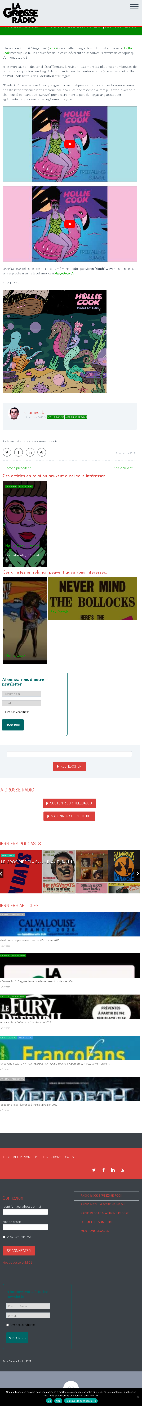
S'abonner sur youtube (71, 816)
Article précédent (19, 468)
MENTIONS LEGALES (60, 1157)
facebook (103, 1170)
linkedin (113, 1170)
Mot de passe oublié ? (17, 1262)
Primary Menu (134, 6)
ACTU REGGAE (55, 417)
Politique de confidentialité (81, 1400)
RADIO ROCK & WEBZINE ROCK (101, 1196)
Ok (49, 1400)
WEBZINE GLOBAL (25, 1038)
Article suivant (123, 468)
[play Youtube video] (70, 144)
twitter (93, 1170)
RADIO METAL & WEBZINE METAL (103, 1204)
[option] (69, 524)
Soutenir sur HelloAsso (71, 803)
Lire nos (17, 712)
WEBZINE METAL (18, 914)
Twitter (7, 452)
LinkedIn (30, 452)
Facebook (18, 452)
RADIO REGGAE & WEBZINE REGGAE (105, 1213)
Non (58, 1400)
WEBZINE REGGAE (76, 417)
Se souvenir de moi (18, 1237)
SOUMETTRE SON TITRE (23, 1157)
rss (122, 1170)
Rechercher (70, 766)
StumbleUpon (41, 452)
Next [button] (137, 873)
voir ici (53, 48)
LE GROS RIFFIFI (8, 855)
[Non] (137, 1397)
